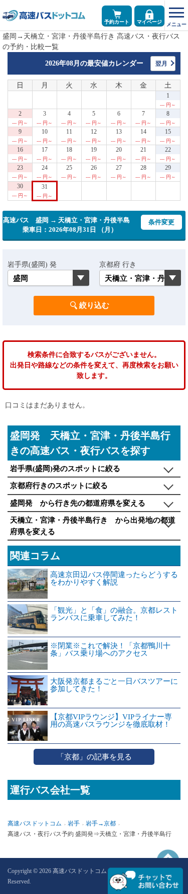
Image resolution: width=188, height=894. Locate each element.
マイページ (149, 22)
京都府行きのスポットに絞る (59, 486)
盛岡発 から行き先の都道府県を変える (77, 503)
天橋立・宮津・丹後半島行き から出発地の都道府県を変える (92, 526)
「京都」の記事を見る (94, 757)
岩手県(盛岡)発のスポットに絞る (65, 469)
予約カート (116, 22)
